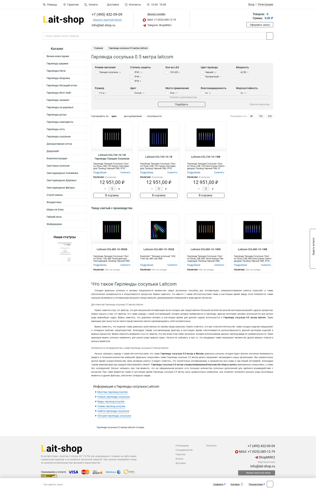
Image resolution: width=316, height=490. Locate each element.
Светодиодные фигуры (61, 187)
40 (251, 116)
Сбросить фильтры (259, 104)
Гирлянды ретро (57, 114)
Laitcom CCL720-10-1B (158, 156)
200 (270, 116)
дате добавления (133, 116)
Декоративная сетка (59, 143)
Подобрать (181, 104)
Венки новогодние (58, 56)
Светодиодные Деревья (61, 180)
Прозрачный (213, 76)
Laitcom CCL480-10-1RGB (159, 249)
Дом (174, 93)
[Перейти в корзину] (248, 16)
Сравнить (218, 484)
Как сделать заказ (53, 484)
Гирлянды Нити (56, 70)
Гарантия (73, 4)
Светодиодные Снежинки (62, 173)
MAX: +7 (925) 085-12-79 (161, 19)
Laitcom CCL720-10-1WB (205, 156)
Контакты (135, 4)
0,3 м (102, 93)
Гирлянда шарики (57, 63)
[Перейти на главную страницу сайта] (63, 19)
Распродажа (182, 445)
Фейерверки (54, 224)
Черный (210, 72)
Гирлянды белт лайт (59, 92)
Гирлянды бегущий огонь (62, 85)
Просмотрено (256, 484)
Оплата (93, 4)
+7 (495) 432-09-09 (106, 14)
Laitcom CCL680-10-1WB (252, 249)
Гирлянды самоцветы (60, 121)
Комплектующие (57, 158)
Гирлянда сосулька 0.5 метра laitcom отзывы (120, 427)
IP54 (138, 81)
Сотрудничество (184, 450)
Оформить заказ (260, 24)
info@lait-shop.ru (262, 466)
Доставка (112, 4)
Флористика (54, 202)
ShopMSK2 (266, 457)
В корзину (112, 195)
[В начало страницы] (270, 484)
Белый (139, 93)
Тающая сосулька (110, 72)
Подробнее (99, 172)
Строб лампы (55, 194)
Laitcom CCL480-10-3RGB (112, 249)
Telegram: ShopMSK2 (159, 25)
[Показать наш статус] (65, 252)
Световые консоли (58, 165)
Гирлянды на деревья (60, 107)
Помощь (52, 4)
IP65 (138, 72)
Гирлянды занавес (58, 100)
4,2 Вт (244, 72)
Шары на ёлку (55, 209)
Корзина (235, 484)
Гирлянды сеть (56, 129)
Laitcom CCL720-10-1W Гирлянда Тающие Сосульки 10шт (112, 156)
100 (261, 116)
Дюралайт (53, 151)
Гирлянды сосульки (59, 136)
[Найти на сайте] (269, 36)
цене (114, 116)
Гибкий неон (54, 216)
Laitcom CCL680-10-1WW (206, 249)
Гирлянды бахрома (58, 78)
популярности (154, 116)
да (208, 93)
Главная (98, 48)
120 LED (175, 72)
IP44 (138, 76)
